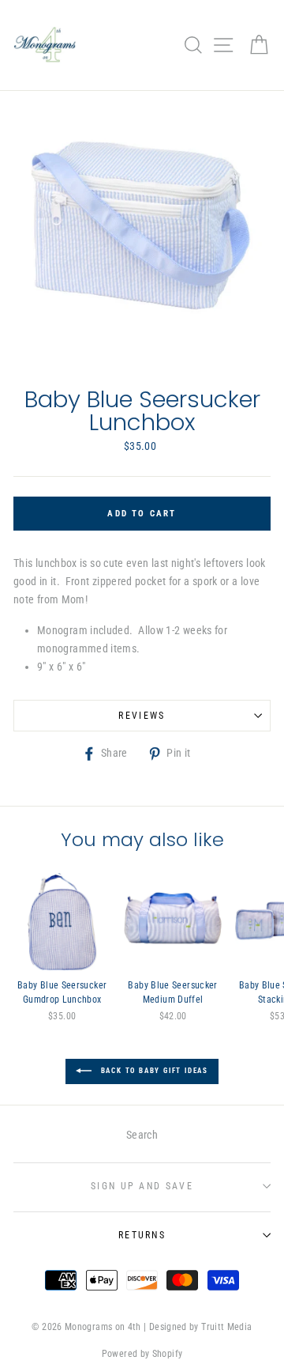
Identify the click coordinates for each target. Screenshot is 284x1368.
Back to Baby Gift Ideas (153, 1071)
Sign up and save (142, 1186)
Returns (142, 1235)
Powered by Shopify (142, 1353)
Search (142, 1135)
